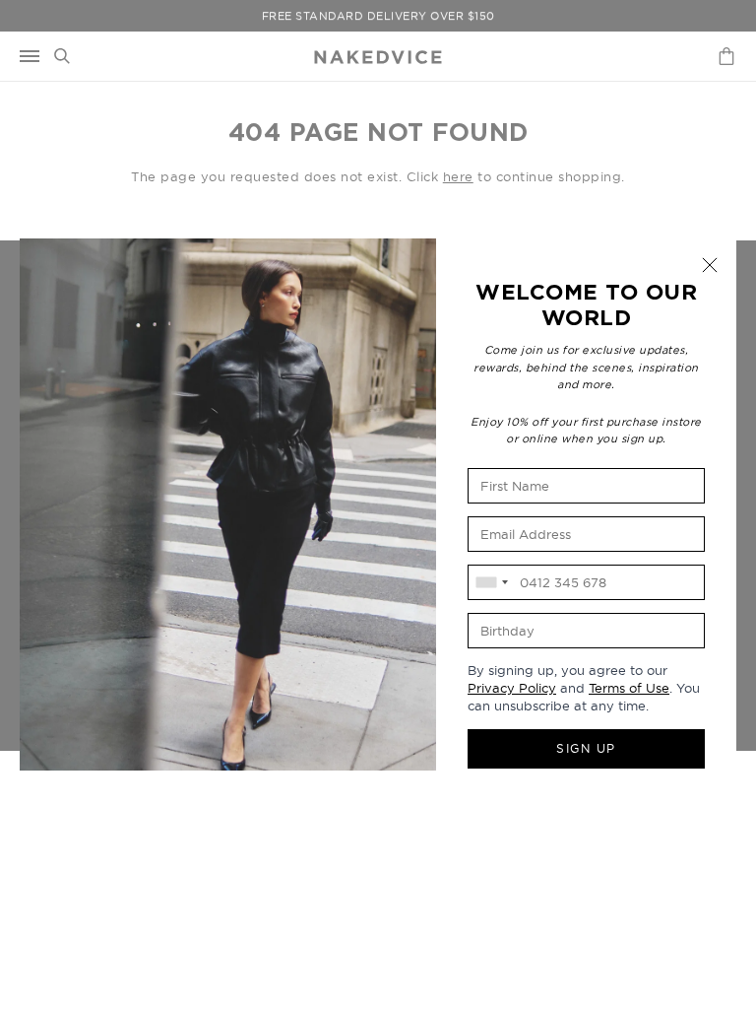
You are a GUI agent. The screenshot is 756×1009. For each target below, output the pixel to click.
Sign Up (586, 748)
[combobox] (491, 582)
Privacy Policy (512, 688)
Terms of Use (629, 688)
